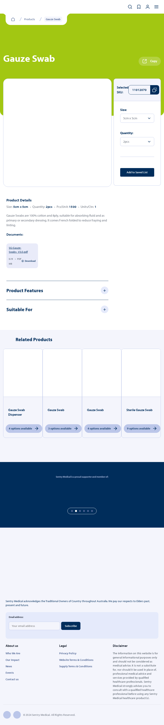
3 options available (59, 428)
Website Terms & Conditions (76, 660)
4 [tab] (84, 511)
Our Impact (12, 660)
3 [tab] (80, 511)
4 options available (20, 428)
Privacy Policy (67, 653)
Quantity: (126, 133)
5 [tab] (88, 511)
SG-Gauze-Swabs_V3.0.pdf (18, 250)
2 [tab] (76, 511)
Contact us (12, 679)
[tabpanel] (57, 133)
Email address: (16, 616)
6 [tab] (92, 511)
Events (10, 672)
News (9, 666)
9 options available (138, 428)
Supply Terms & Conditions (75, 666)
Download (30, 260)
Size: (123, 110)
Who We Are (13, 653)
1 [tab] (72, 511)
